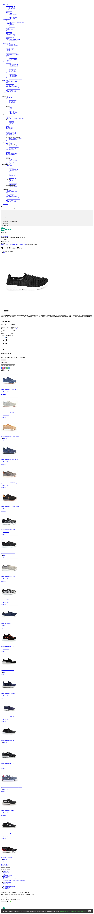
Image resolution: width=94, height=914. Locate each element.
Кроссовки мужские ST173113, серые (9, 412)
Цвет (3, 347)
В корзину (3, 359)
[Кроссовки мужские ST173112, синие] (9, 458)
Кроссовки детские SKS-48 (7, 857)
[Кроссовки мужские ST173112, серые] (9, 481)
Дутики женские (13, 58)
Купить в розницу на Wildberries (7, 365)
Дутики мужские (13, 59)
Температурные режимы (8, 215)
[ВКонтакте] (1, 368)
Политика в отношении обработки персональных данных (16, 878)
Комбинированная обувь (9, 886)
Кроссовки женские (13, 64)
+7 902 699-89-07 (4, 237)
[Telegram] (9, 368)
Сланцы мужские (13, 74)
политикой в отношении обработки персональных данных (72, 911)
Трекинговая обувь (13, 40)
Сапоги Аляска (12, 16)
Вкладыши (11, 24)
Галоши (8, 50)
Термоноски (12, 27)
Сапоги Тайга (12, 18)
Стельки (11, 25)
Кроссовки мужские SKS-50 (7, 763)
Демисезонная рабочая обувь (13, 89)
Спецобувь (5, 80)
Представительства (7, 213)
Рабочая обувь (9, 82)
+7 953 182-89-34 (13, 237)
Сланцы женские (13, 75)
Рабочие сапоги (9, 85)
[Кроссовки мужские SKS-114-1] (9, 739)
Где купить (5, 217)
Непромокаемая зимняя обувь (13, 54)
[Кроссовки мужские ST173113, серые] (9, 411)
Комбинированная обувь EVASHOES (15, 22)
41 (6, 337)
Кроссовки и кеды (10, 6)
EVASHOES (6, 252)
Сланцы (8, 72)
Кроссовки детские (13, 66)
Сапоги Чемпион (13, 14)
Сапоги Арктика (13, 17)
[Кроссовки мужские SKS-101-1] (9, 645)
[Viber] (5, 368)
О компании (6, 210)
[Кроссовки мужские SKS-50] (9, 762)
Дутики (8, 56)
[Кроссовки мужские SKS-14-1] (9, 528)
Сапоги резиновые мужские (15, 79)
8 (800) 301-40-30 (5, 241)
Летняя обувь (9, 32)
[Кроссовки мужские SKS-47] (9, 809)
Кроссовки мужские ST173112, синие (9, 459)
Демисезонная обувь (11, 34)
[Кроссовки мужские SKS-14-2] (9, 551)
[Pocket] (3, 368)
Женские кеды (12, 71)
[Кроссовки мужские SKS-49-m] (9, 715)
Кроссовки (8, 63)
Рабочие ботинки (10, 84)
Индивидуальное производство (10, 221)
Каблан (10, 13)
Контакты (5, 225)
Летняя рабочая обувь (11, 91)
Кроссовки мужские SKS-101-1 (8, 646)
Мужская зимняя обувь (11, 51)
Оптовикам (5, 223)
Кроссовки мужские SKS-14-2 (8, 553)
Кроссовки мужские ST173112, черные (10, 506)
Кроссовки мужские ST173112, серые (9, 482)
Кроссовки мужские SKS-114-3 (8, 693)
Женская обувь (9, 30)
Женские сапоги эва (13, 46)
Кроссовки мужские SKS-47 (7, 810)
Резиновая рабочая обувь (12, 86)
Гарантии (5, 874)
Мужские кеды (12, 69)
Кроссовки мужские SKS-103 (7, 670)
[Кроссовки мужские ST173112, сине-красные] (9, 785)
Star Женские (12, 8)
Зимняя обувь (9, 11)
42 (6, 339)
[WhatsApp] (7, 368)
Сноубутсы (8, 60)
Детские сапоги (9, 49)
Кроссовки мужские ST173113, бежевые (10, 436)
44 (6, 342)
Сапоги (8, 20)
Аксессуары (9, 23)
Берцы (7, 28)
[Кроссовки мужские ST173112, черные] (9, 505)
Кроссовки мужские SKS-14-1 (8, 529)
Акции (5, 92)
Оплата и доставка (7, 875)
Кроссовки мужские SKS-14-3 (8, 576)
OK (90, 911)
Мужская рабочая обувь (11, 81)
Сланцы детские (13, 76)
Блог (4, 219)
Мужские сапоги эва (14, 45)
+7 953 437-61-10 (21, 237)
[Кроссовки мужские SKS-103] (9, 668)
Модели (8, 12)
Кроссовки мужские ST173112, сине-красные (11, 787)
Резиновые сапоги (10, 77)
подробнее (15, 328)
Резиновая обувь (10, 37)
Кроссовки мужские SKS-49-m (8, 716)
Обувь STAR (6, 4)
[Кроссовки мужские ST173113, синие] (9, 388)
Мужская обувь (9, 29)
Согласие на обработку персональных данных (14, 880)
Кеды (7, 68)
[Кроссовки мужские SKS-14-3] (9, 575)
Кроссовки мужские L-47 (6, 833)
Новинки (5, 94)
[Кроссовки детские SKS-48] (9, 855)
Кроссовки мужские (13, 65)
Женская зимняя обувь (11, 53)
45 (6, 343)
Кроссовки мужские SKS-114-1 (8, 740)
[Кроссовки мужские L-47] (9, 832)
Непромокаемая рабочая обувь (13, 87)
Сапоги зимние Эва (10, 44)
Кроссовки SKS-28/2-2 (6, 623)
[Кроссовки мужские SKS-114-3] (9, 692)
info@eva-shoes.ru (5, 236)
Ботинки (8, 38)
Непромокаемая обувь (11, 35)
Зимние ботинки (10, 48)
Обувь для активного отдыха (13, 39)
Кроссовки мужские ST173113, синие (9, 389)
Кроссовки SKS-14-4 (5, 599)
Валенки (8, 55)
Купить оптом (4, 362)
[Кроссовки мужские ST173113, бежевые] (9, 434)
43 (6, 340)
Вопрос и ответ (7, 876)
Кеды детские (12, 70)
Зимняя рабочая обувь (11, 90)
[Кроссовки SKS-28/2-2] (6, 312)
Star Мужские (12, 7)
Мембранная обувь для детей (13, 9)
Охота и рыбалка (7, 19)
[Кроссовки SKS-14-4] (9, 598)
